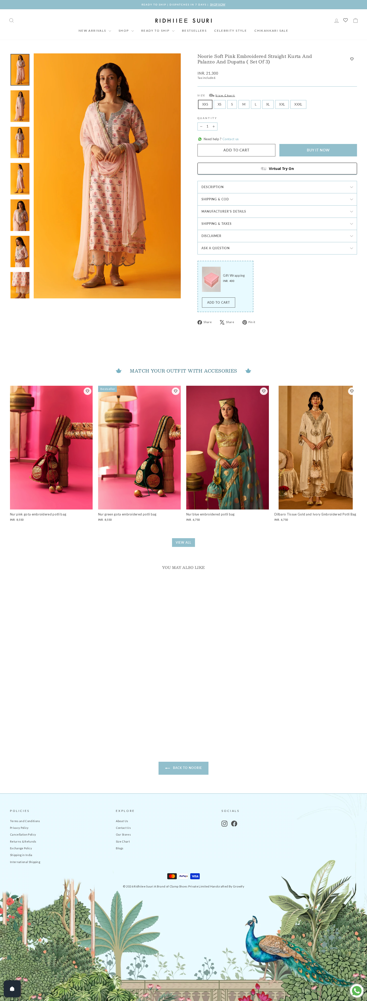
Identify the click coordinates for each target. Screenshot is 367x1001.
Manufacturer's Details (223, 211)
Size (216, 95)
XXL (282, 104)
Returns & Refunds (23, 841)
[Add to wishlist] (352, 59)
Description (212, 187)
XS (220, 104)
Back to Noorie (187, 768)
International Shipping (25, 862)
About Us (122, 821)
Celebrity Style (230, 30)
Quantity (207, 118)
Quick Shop (51, 700)
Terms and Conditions (25, 821)
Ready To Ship (156, 30)
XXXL (298, 104)
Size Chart (123, 841)
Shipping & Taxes (216, 224)
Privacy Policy (19, 827)
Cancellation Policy (23, 834)
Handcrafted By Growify (227, 886)
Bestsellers (194, 30)
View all (183, 542)
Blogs (120, 848)
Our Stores (123, 834)
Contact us (230, 139)
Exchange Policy (21, 848)
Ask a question (215, 248)
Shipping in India (21, 855)
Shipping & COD (215, 199)
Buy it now (318, 150)
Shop (124, 30)
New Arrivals (93, 30)
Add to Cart (218, 302)
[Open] (12, 988)
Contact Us (123, 827)
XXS (205, 104)
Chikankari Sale (271, 30)
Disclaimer (211, 236)
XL (268, 104)
